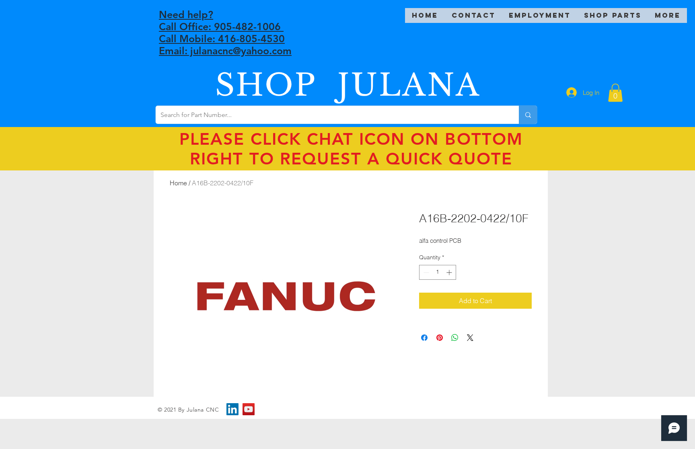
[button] (615, 93)
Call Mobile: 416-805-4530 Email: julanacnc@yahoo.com (225, 45)
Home (178, 183)
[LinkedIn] (232, 409)
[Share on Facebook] (424, 337)
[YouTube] (249, 409)
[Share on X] (470, 337)
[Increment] (450, 272)
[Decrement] (425, 272)
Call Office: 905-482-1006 (221, 27)
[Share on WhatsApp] (455, 337)
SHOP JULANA (348, 85)
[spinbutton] (437, 272)
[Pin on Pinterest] (439, 337)
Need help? (186, 14)
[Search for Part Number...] (528, 115)
